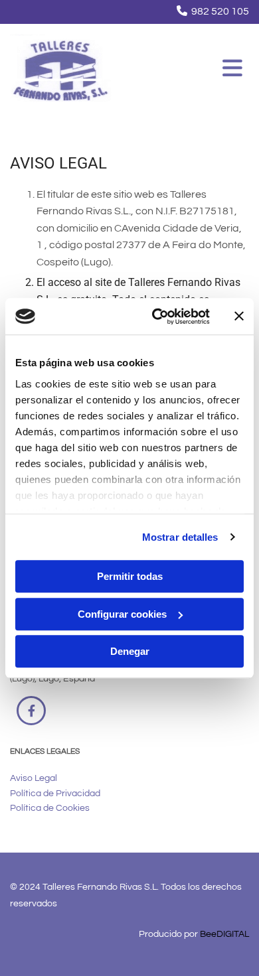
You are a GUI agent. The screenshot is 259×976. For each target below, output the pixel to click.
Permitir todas (130, 576)
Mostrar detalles (180, 537)
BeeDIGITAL (224, 934)
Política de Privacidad (55, 793)
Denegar (129, 651)
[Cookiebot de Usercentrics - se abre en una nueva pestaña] (157, 316)
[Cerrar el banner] (239, 316)
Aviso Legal (33, 778)
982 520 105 (220, 11)
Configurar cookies (122, 614)
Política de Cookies (50, 808)
